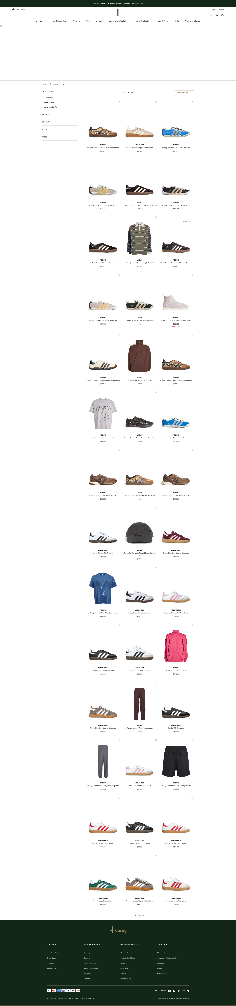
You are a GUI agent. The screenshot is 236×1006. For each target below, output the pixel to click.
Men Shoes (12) (50, 102)
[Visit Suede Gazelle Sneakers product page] (103, 855)
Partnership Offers (127, 958)
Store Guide (51, 958)
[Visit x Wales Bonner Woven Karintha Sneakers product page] (139, 392)
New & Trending (59, 20)
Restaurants (51, 963)
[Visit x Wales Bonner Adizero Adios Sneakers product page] (103, 450)
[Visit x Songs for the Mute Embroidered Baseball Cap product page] (139, 507)
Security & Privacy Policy (84, 998)
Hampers (87, 973)
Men (88, 20)
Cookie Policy (125, 978)
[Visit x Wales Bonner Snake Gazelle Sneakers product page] (103, 102)
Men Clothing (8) (50, 107)
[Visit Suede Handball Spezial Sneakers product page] (139, 102)
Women (76, 20)
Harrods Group (163, 952)
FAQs (122, 963)
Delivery (87, 952)
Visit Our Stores (192, 20)
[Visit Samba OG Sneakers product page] (176, 682)
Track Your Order (90, 963)
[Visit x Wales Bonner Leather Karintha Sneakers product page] (103, 334)
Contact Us (124, 968)
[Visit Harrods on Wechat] (188, 991)
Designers (40, 20)
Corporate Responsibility (167, 958)
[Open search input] (211, 15)
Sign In (214, 9)
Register (221, 9)
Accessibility (51, 998)
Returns (87, 958)
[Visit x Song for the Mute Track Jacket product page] (139, 334)
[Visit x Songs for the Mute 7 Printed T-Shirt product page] (103, 567)
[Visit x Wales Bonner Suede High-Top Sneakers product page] (176, 275)
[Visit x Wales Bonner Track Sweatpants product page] (139, 682)
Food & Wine (162, 20)
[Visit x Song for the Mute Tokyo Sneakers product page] (176, 102)
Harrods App (89, 978)
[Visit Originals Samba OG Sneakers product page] (139, 567)
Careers (160, 963)
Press (159, 968)
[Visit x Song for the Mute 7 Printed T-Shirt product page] (103, 392)
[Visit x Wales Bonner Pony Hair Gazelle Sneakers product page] (139, 159)
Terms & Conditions (66, 998)
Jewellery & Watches (119, 20)
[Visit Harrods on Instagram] (174, 991)
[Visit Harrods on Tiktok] (179, 991)
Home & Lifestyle (143, 20)
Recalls (123, 973)
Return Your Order (91, 968)
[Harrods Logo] (118, 930)
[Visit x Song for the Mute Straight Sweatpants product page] (103, 740)
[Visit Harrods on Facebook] (169, 991)
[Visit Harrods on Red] (183, 991)
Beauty (99, 20)
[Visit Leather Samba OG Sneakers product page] (103, 507)
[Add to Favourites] (119, 102)
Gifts (176, 20)
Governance (162, 973)
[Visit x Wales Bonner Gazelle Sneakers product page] (103, 217)
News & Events (52, 968)
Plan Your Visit (52, 952)
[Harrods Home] (118, 12)
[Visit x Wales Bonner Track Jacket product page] (176, 625)
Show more (53, 62)
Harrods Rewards (127, 952)
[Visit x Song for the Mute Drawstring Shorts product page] (176, 740)
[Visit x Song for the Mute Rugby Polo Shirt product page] (139, 217)
